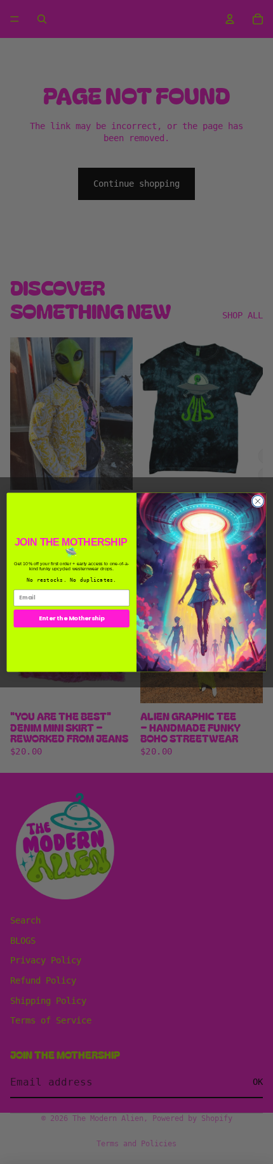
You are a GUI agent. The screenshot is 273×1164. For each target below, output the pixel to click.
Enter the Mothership (72, 618)
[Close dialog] (257, 500)
